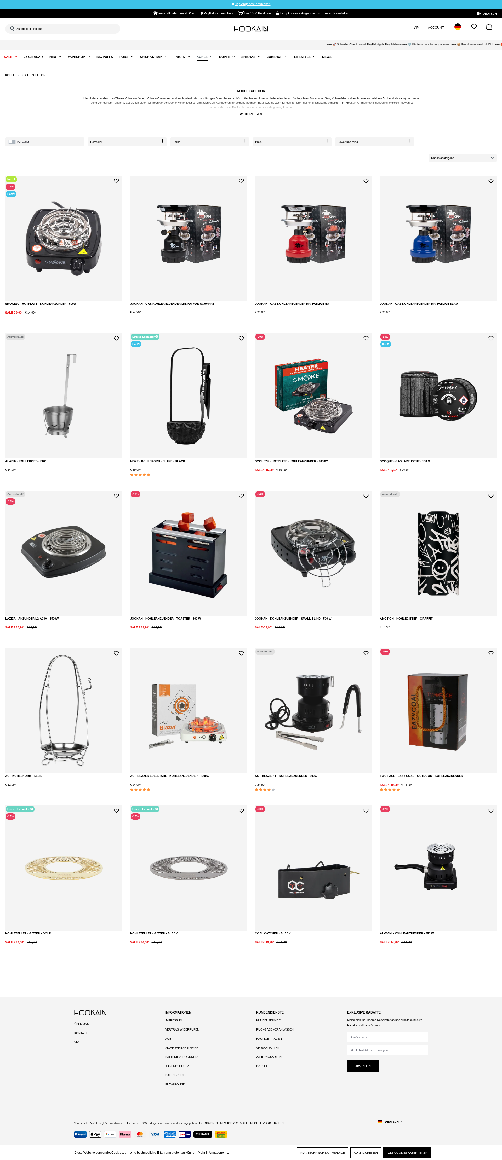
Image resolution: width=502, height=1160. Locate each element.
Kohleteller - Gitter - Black (154, 933)
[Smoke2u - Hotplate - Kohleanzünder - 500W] (63, 238)
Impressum (173, 1020)
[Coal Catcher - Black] (313, 868)
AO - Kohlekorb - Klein (23, 776)
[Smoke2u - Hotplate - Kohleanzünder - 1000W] (313, 395)
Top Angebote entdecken (253, 4)
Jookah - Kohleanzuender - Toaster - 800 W (165, 618)
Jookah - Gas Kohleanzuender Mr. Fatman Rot (293, 303)
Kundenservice (268, 1020)
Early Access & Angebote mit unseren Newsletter (314, 13)
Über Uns (81, 1024)
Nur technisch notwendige (322, 1152)
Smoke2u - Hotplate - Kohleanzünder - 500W (40, 303)
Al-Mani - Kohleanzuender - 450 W (407, 933)
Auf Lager (23, 141)
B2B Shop (263, 1066)
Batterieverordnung (182, 1056)
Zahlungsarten (269, 1056)
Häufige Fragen (269, 1038)
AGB (168, 1038)
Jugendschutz (177, 1066)
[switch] (12, 142)
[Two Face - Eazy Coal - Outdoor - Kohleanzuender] (438, 710)
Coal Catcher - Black (273, 933)
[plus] (39, 316)
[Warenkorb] (489, 28)
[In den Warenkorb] (61, 316)
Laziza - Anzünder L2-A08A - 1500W (32, 618)
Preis (258, 141)
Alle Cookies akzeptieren (407, 1152)
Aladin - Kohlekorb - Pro (26, 461)
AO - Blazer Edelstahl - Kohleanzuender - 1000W (169, 776)
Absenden (363, 1066)
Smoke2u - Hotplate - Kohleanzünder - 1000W (291, 461)
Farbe (176, 141)
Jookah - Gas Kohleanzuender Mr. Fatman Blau (419, 303)
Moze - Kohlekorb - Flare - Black (157, 461)
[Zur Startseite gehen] (251, 29)
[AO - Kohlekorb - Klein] (63, 710)
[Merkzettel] (474, 28)
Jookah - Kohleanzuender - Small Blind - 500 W (293, 618)
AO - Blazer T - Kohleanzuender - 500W (286, 776)
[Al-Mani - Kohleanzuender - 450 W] (438, 868)
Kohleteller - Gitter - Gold (28, 933)
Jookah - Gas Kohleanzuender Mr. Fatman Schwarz (172, 303)
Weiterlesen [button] (251, 114)
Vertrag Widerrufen (182, 1029)
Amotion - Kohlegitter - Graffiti (406, 618)
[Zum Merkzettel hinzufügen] (116, 180)
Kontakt (81, 1033)
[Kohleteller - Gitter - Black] (188, 868)
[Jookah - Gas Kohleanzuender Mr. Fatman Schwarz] (188, 238)
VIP (76, 1042)
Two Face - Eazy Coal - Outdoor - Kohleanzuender (421, 776)
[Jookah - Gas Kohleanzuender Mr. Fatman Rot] (313, 238)
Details (64, 474)
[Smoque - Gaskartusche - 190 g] (438, 395)
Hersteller (96, 141)
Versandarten (267, 1047)
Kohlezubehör (241, 107)
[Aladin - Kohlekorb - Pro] (63, 395)
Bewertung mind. (348, 141)
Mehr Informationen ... (213, 1153)
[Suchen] (11, 28)
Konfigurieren (366, 1152)
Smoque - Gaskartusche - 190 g (405, 461)
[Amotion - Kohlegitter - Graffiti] (438, 553)
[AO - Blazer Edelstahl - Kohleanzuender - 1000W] (188, 710)
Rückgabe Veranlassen (275, 1029)
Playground (175, 1084)
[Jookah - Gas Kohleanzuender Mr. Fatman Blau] (438, 238)
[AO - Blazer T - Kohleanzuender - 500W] (313, 710)
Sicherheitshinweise (181, 1047)
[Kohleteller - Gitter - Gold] (63, 868)
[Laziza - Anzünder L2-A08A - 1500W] (63, 553)
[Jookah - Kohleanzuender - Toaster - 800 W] (188, 553)
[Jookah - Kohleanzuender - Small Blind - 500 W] (313, 553)
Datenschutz (175, 1075)
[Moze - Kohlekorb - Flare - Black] (188, 395)
